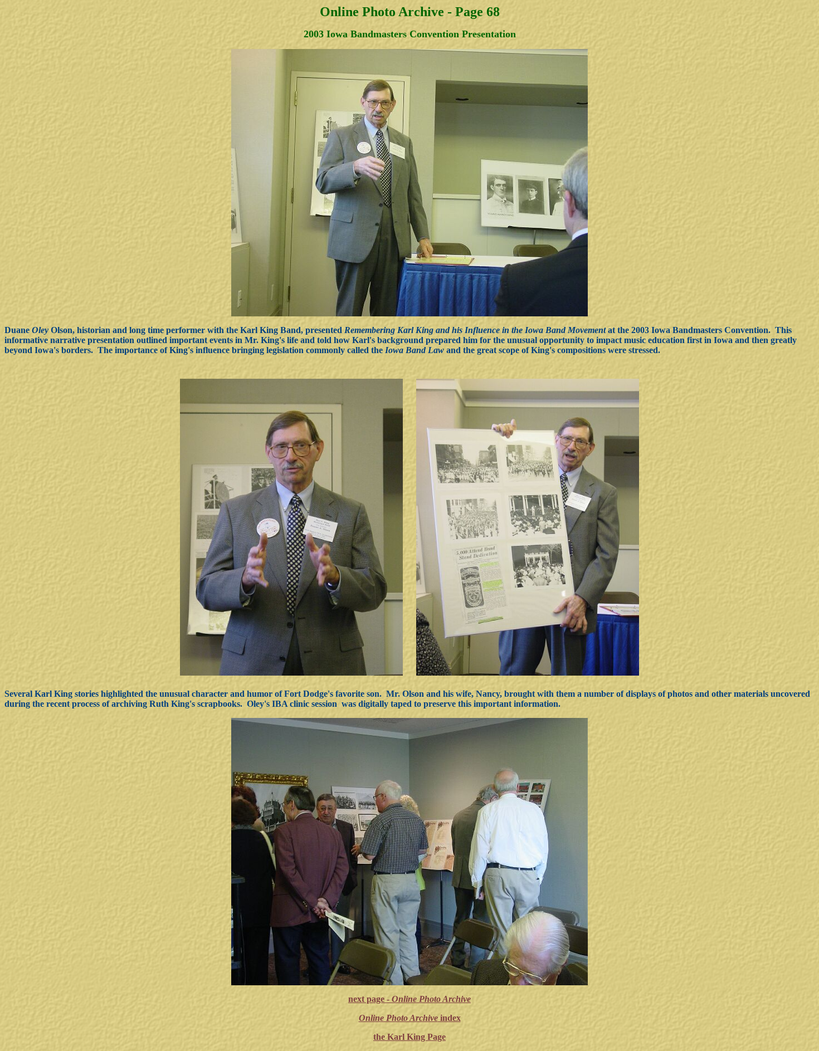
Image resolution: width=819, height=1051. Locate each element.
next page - (409, 999)
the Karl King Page (409, 1037)
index (410, 1018)
